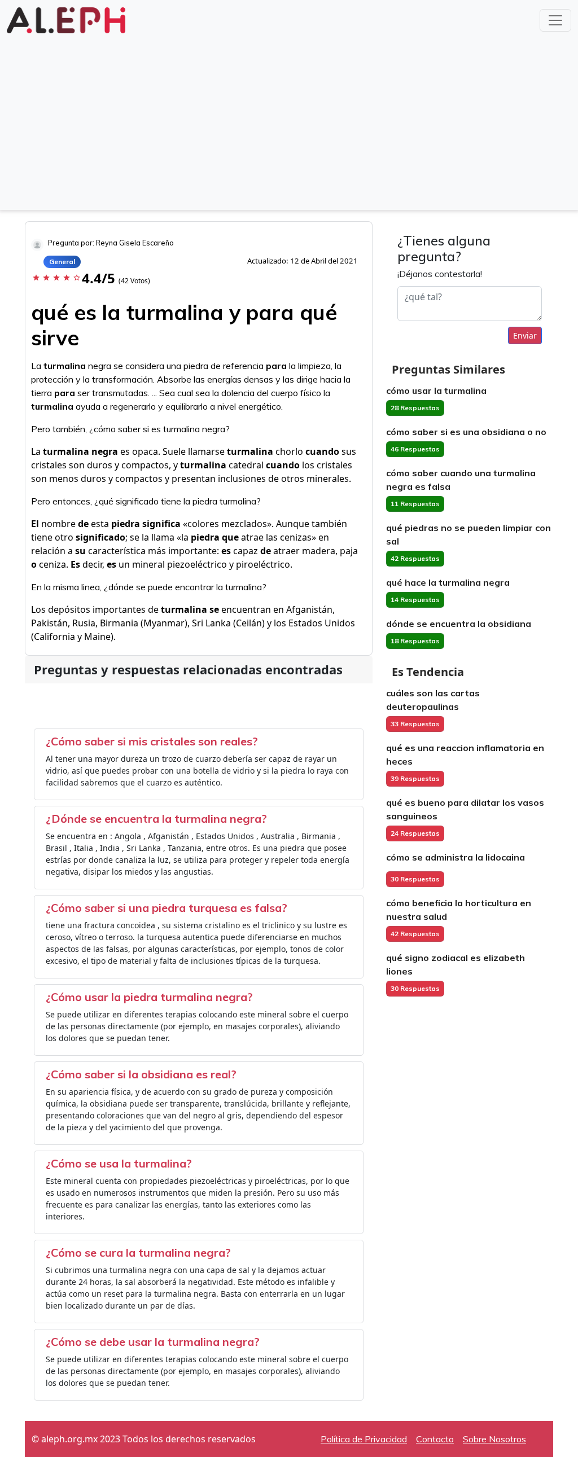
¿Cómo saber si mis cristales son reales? (152, 741)
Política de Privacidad (364, 1439)
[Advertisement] (289, 121)
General (62, 261)
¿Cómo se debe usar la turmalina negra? (153, 1342)
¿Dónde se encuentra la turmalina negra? (156, 818)
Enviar (525, 335)
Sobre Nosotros (494, 1439)
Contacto (435, 1439)
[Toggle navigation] (555, 20)
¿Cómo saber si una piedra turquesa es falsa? (166, 908)
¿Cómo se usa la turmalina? (119, 1163)
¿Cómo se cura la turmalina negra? (138, 1252)
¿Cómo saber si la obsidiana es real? (141, 1074)
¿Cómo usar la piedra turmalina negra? (149, 997)
